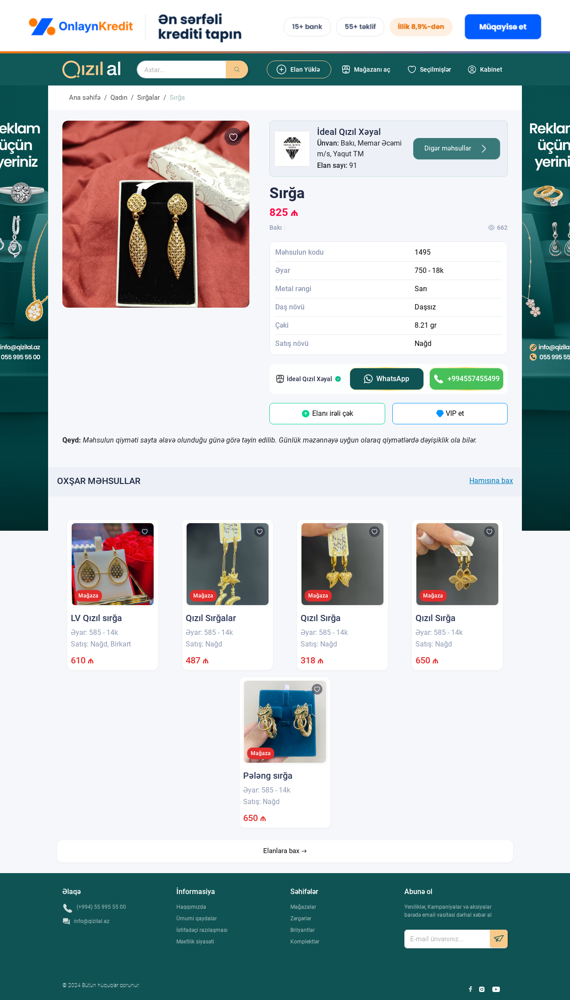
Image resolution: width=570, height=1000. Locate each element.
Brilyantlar (302, 930)
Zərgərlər (300, 918)
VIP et (454, 413)
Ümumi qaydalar (196, 918)
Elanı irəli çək (331, 413)
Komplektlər (304, 942)
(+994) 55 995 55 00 (101, 907)
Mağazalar (303, 907)
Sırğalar (148, 97)
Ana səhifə (85, 97)
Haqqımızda (191, 907)
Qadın (118, 97)
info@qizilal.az (92, 921)
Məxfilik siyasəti (195, 942)
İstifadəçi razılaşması (202, 930)
